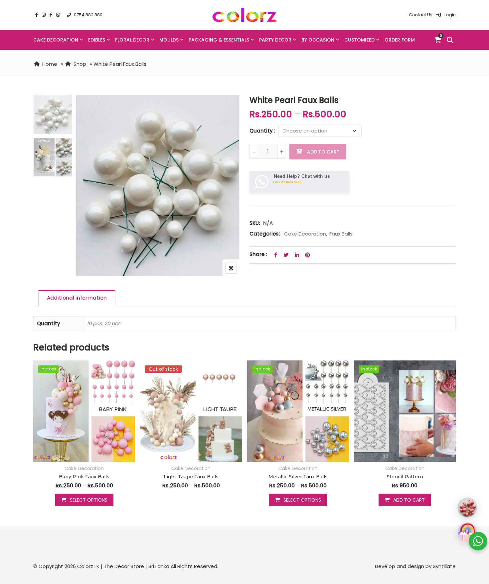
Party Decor (275, 40)
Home (49, 63)
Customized (359, 40)
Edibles (96, 40)
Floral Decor (132, 40)
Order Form (400, 40)
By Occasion (317, 40)
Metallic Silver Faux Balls (298, 477)
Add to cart (323, 151)
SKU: (254, 223)
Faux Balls (341, 233)
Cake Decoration (55, 40)
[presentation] (38, 440)
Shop (80, 63)
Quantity (261, 130)
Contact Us (420, 15)
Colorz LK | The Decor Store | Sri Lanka (123, 566)
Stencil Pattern (405, 477)
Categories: (264, 233)
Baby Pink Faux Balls (84, 477)
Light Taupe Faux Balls (191, 477)
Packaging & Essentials (219, 40)
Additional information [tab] (77, 297)
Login (449, 15)
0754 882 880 (88, 15)
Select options (88, 500)
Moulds (169, 40)
